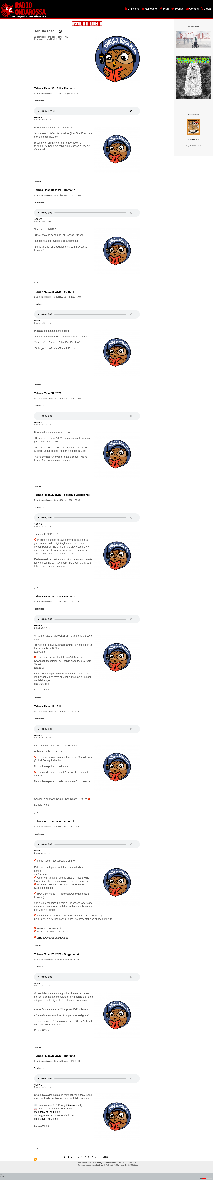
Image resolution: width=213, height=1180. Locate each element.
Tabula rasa (39, 101)
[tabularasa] (37, 181)
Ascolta (38, 117)
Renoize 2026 (194, 140)
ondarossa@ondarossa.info (103, 1163)
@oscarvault (74, 1105)
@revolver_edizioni (45, 1119)
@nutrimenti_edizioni (46, 1112)
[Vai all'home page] (23, 17)
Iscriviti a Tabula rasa (35, 1159)
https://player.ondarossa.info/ (52, 937)
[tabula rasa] (37, 486)
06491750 (120, 1163)
